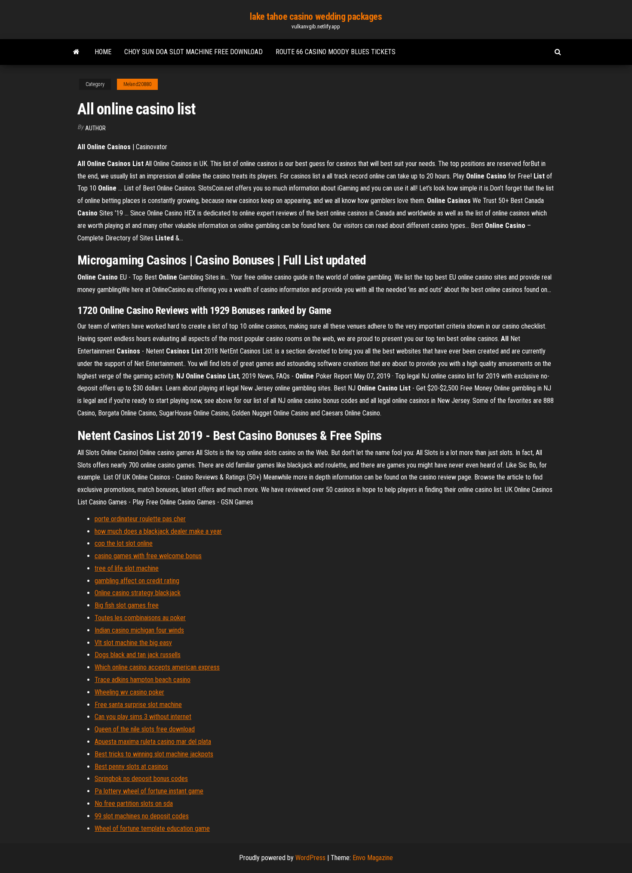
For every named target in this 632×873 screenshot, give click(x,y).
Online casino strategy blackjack (138, 593)
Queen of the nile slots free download (145, 729)
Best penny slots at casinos (131, 766)
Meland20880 (137, 84)
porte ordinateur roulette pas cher (140, 519)
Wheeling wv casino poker (129, 692)
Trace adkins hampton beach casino (142, 680)
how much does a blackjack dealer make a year (158, 531)
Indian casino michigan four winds (139, 630)
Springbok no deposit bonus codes (141, 779)
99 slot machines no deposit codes (142, 816)
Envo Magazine (373, 858)
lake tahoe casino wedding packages (316, 16)
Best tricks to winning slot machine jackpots (154, 754)
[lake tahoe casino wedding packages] (76, 52)
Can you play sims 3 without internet (143, 717)
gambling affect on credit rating (137, 581)
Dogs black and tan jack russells (138, 655)
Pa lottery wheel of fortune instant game (149, 791)
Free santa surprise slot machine (138, 705)
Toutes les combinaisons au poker (140, 618)
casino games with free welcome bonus (148, 556)
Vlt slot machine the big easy (133, 643)
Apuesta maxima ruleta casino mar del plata (153, 742)
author (95, 128)
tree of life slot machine (127, 568)
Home (103, 52)
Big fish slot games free (127, 605)
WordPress (310, 858)
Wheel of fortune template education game (152, 828)
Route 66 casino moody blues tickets (336, 52)
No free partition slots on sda (134, 803)
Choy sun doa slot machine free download (193, 52)
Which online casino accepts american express (157, 667)
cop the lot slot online (124, 543)
